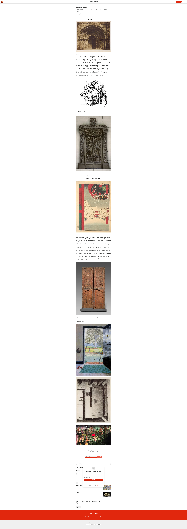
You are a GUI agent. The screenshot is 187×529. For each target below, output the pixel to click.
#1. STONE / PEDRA (80, 500)
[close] (103, 467)
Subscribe (179, 1)
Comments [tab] (78, 470)
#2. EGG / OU (78, 492)
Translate (78, 5)
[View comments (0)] (79, 14)
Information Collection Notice (93, 482)
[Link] (74, 54)
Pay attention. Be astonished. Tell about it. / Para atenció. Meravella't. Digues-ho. (89, 502)
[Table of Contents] (1, 264)
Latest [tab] (79, 482)
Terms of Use (98, 481)
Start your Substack (91, 524)
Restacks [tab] (82, 470)
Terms (96, 522)
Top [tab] (76, 482)
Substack (88, 526)
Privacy (93, 522)
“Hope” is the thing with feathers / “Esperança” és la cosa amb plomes (87, 486)
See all (78, 507)
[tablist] (80, 471)
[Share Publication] (175, 2)
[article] (93, 488)
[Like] (77, 14)
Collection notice (100, 522)
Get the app (98, 524)
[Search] (173, 2)
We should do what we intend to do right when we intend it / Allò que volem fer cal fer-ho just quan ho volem (88, 494)
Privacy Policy (101, 482)
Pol (80, 503)
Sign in (184, 1)
